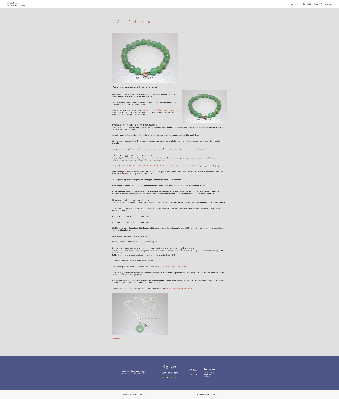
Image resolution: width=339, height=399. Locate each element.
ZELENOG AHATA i (159, 166)
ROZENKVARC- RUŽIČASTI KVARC (155, 110)
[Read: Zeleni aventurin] (145, 58)
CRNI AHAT (129, 174)
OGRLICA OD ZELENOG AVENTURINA (179, 288)
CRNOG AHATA (146, 166)
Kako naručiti (306, 4)
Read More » (116, 339)
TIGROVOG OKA (172, 166)
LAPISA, (138, 166)
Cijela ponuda (209, 369)
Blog (316, 4)
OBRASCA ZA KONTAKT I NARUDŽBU (173, 267)
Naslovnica (294, 4)
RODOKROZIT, (174, 110)
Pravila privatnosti (327, 4)
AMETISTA (130, 166)
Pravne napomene (192, 370)
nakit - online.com (169, 372)
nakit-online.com (13, 3)
